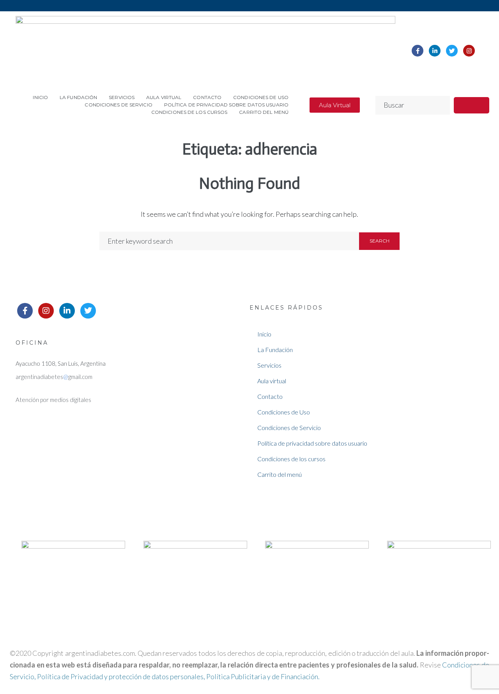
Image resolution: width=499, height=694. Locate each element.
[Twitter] (452, 51)
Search (379, 241)
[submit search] (471, 105)
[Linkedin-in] (435, 51)
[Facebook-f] (417, 51)
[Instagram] (469, 51)
